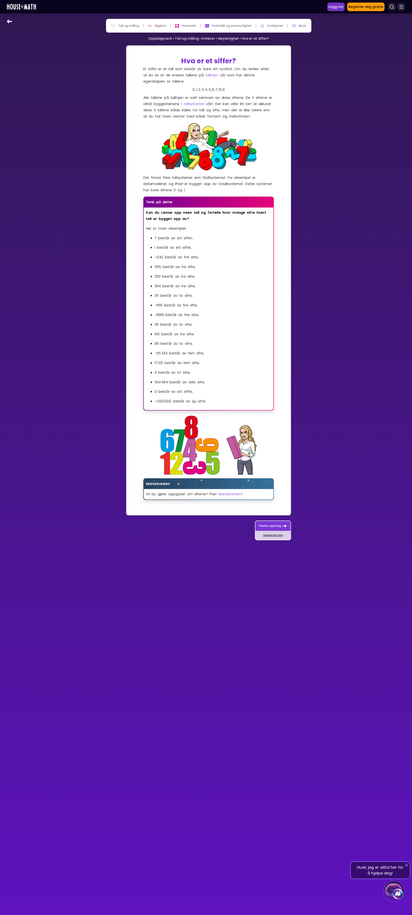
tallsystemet (194, 103)
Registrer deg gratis (365, 7)
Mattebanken (230, 494)
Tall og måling (187, 38)
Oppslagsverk (160, 38)
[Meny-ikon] (401, 7)
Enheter (208, 38)
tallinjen (211, 75)
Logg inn (336, 7)
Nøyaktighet (228, 38)
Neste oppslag (270, 526)
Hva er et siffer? (255, 38)
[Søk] (392, 7)
